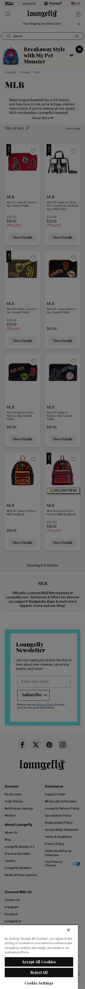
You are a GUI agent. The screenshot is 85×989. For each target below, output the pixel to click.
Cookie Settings (39, 983)
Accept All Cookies (39, 961)
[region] (39, 957)
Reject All (39, 972)
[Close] (68, 930)
